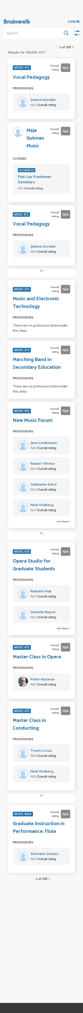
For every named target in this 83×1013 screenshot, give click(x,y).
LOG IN (74, 22)
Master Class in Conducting (29, 724)
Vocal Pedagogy (31, 77)
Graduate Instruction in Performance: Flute (38, 827)
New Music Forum (33, 420)
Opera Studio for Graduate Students (34, 565)
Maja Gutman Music (35, 138)
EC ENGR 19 (26, 170)
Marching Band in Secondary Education (37, 363)
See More (62, 521)
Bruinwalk (16, 22)
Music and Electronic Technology (36, 303)
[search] (33, 33)
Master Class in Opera (37, 657)
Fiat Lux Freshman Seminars (34, 179)
